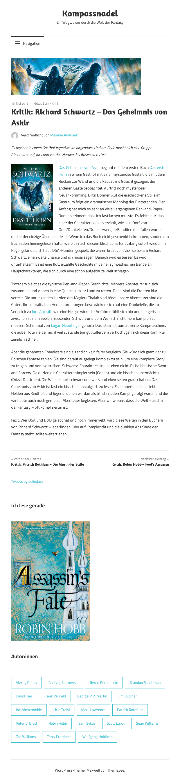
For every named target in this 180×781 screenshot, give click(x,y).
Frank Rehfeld (55, 696)
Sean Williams (147, 723)
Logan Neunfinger (66, 325)
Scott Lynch (116, 723)
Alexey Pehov (26, 682)
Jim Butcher (128, 696)
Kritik (55, 103)
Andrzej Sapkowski (63, 682)
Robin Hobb (58, 723)
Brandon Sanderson (145, 682)
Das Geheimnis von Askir (79, 167)
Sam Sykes (86, 723)
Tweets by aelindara (27, 481)
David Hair (24, 696)
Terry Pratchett (59, 737)
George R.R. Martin (92, 696)
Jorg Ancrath (42, 312)
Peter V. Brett (26, 723)
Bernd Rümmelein (104, 682)
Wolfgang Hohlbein (97, 737)
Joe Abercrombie (29, 710)
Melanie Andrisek (64, 135)
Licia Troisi (61, 710)
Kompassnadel (90, 13)
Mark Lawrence (93, 710)
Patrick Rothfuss (130, 710)
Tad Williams (26, 737)
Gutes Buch (41, 103)
